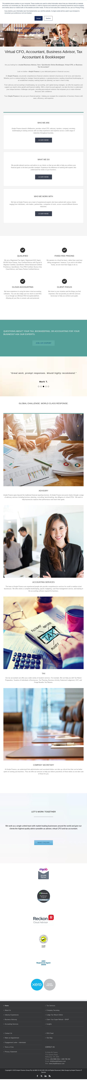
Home (7, 1005)
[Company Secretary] (43, 689)
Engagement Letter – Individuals (15, 1042)
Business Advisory (11, 1019)
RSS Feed (50, 1033)
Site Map (49, 1038)
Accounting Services (11, 1024)
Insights (49, 1024)
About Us (8, 1010)
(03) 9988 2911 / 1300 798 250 (60, 1059)
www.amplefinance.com (56, 1063)
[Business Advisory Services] (43, 414)
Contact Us (8, 1033)
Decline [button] (48, 18)
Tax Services (51, 1005)
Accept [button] (38, 18)
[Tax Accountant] (43, 597)
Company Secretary (53, 1010)
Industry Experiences (12, 1015)
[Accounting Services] (43, 506)
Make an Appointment (12, 1038)
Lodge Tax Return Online (55, 1015)
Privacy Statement (11, 1052)
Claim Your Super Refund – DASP (58, 1019)
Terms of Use (9, 1047)
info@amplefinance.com (58, 1061)
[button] (38, 386)
